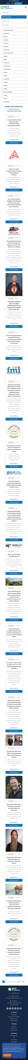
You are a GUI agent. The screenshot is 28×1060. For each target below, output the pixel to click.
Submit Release (18, 3)
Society (5, 95)
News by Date (5, 21)
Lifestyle (5, 82)
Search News (5, 25)
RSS (14, 1037)
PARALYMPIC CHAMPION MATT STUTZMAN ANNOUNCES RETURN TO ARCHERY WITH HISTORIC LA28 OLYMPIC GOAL (14, 305)
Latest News (5, 12)
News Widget (14, 1039)
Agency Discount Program (14, 1016)
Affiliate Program (14, 1020)
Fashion (5, 59)
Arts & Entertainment (8, 30)
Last (23, 981)
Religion (5, 88)
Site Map (21, 1058)
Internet (5, 75)
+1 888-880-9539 (15, 993)
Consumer (6, 43)
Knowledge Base (14, 1035)
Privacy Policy (8, 1058)
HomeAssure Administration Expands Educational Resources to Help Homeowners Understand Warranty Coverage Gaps (14, 904)
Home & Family (7, 66)
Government (6, 62)
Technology (6, 101)
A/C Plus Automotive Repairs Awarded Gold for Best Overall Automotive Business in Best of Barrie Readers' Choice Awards (14, 339)
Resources (14, 1033)
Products (14, 1012)
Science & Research (8, 92)
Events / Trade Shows (8, 53)
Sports (5, 98)
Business (6, 36)
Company (14, 1024)
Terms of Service (15, 1058)
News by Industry (6, 16)
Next (19, 981)
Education (6, 46)
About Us (14, 1026)
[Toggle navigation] (25, 7)
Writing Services (14, 1018)
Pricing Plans (14, 1014)
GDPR (21, 1051)
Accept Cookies (7, 1055)
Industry (5, 72)
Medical (5, 85)
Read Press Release (14, 142)
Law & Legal (6, 79)
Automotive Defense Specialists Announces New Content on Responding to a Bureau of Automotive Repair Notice (14, 633)
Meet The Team (14, 1030)
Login (12, 3)
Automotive (6, 33)
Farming (5, 56)
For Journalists (14, 1041)
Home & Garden (7, 69)
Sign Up (8, 3)
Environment (7, 49)
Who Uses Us (14, 1028)
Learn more (19, 1049)
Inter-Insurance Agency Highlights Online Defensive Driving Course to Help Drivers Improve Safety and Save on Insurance (14, 203)
